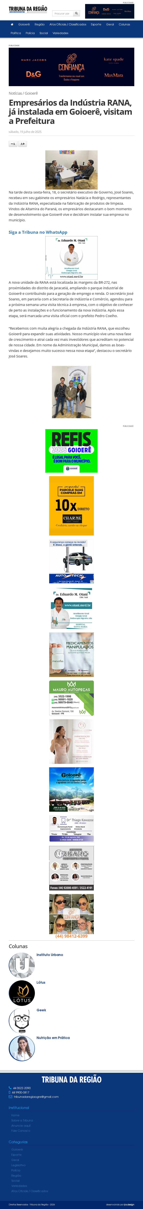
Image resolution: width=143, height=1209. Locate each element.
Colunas (124, 24)
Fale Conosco (20, 1131)
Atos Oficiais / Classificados (68, 24)
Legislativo (18, 1165)
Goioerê (24, 24)
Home (15, 1115)
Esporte (96, 24)
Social (44, 33)
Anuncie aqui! (21, 1126)
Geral (110, 24)
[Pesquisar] (76, 13)
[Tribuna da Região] (28, 8)
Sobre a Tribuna (22, 1120)
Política (16, 33)
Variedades (60, 33)
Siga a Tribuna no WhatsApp (38, 232)
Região (40, 24)
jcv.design (129, 1205)
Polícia (30, 33)
